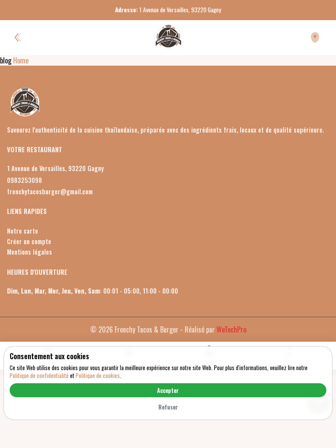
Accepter (168, 390)
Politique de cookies (98, 375)
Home (20, 60)
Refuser (168, 407)
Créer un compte (29, 241)
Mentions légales (29, 251)
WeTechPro (231, 329)
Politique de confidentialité (39, 375)
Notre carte (22, 230)
